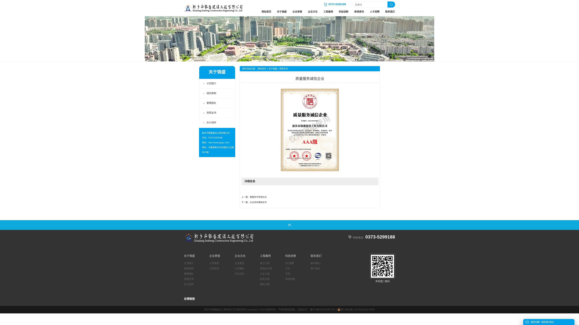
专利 (287, 273)
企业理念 (239, 263)
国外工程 (265, 284)
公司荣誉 (214, 263)
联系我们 (390, 11)
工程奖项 (214, 268)
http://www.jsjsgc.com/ (218, 142)
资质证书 (283, 68)
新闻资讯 (359, 11)
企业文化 (313, 11)
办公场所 (211, 122)
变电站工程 (266, 268)
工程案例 (328, 11)
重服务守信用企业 (258, 197)
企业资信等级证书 (258, 202)
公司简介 (211, 83)
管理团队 (211, 103)
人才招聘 (375, 11)
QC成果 (289, 263)
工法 (287, 268)
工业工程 (265, 273)
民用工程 (265, 279)
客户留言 (315, 268)
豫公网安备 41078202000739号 (358, 309)
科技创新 (343, 11)
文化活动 (239, 273)
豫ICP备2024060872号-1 (323, 309)
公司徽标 (239, 268)
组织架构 (211, 93)
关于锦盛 (282, 11)
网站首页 (266, 11)
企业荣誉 (297, 11)
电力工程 (265, 263)
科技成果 (290, 279)
